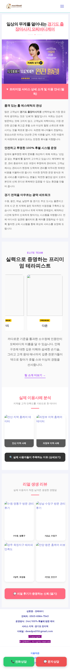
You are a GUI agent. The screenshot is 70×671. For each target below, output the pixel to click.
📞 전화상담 (19, 661)
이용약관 (35, 653)
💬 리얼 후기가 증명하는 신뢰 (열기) (35, 593)
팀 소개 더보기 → (35, 375)
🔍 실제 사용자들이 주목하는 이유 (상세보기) (35, 457)
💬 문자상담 (51, 661)
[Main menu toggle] (62, 6)
